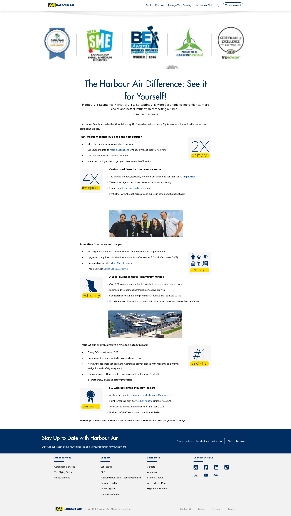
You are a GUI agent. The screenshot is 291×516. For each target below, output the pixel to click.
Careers (151, 466)
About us (152, 472)
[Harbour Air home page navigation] (61, 5)
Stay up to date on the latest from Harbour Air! (199, 441)
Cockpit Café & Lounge (121, 263)
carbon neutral (144, 401)
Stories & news (155, 477)
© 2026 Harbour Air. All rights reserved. (109, 509)
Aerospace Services (64, 466)
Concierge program (110, 494)
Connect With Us (203, 457)
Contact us (106, 466)
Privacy (216, 509)
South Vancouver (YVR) (116, 269)
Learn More (153, 457)
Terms (201, 509)
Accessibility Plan (156, 483)
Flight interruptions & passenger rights (120, 477)
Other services (62, 457)
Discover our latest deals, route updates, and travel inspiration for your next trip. (84, 446)
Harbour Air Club (203, 5)
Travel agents (107, 488)
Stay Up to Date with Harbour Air (80, 437)
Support (105, 457)
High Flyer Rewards (157, 488)
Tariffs (231, 509)
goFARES (190, 176)
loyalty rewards (130, 188)
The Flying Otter (63, 472)
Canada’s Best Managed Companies (151, 395)
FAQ (102, 472)
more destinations (119, 150)
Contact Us (186, 509)
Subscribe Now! (236, 441)
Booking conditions (110, 483)
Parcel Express (62, 477)
